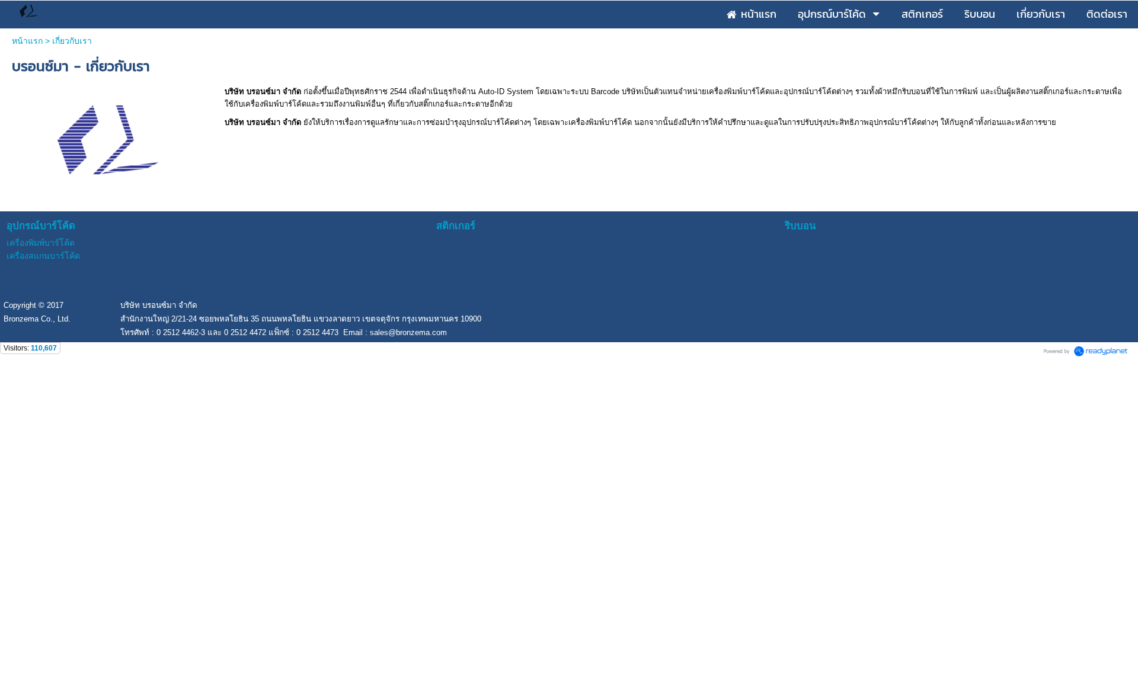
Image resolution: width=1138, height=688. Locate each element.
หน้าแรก (27, 41)
